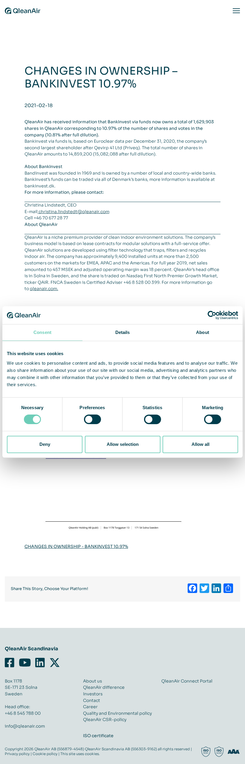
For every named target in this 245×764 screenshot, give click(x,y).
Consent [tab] (42, 332)
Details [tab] (122, 332)
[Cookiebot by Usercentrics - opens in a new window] (212, 315)
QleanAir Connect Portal (186, 681)
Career (90, 706)
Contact (91, 700)
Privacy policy (17, 753)
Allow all (200, 444)
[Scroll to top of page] (237, 756)
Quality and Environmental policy (117, 713)
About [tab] (202, 332)
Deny (44, 444)
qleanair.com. (44, 288)
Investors (92, 694)
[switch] (92, 419)
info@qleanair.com (25, 726)
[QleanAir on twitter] (54, 662)
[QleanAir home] (22, 10)
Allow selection (123, 444)
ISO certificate (98, 735)
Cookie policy (45, 753)
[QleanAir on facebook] (10, 662)
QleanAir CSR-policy (104, 719)
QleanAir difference (104, 687)
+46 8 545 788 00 (23, 713)
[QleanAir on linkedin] (40, 662)
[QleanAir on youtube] (24, 662)
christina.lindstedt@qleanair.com (73, 211)
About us (92, 681)
